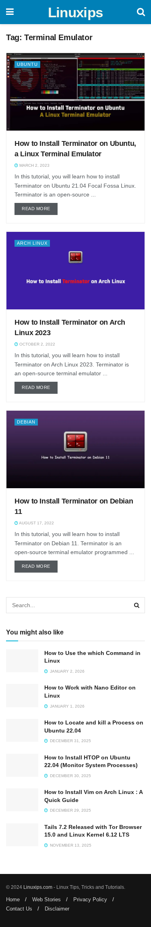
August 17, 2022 (36, 523)
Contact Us (19, 909)
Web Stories (46, 899)
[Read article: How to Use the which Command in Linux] (22, 660)
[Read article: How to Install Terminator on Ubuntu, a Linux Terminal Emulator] (75, 92)
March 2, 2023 (34, 165)
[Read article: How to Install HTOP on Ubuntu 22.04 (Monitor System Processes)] (22, 765)
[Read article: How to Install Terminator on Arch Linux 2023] (75, 270)
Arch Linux (32, 243)
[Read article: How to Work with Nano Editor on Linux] (22, 695)
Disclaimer (57, 909)
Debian (26, 422)
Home (13, 899)
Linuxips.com (37, 887)
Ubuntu (27, 64)
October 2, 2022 (36, 344)
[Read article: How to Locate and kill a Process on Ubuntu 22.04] (22, 730)
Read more (40, 208)
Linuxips (75, 12)
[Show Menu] (10, 12)
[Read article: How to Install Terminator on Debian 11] (75, 449)
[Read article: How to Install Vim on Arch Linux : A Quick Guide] (22, 799)
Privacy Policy (90, 899)
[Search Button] (141, 12)
